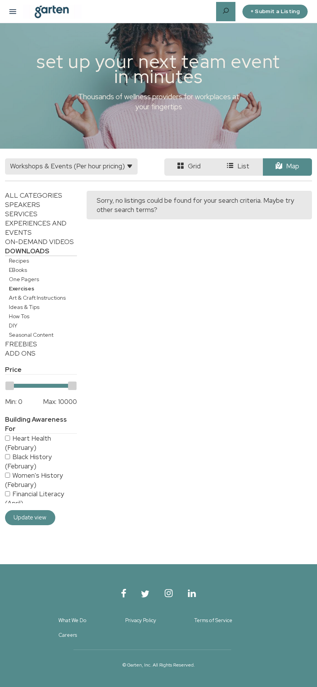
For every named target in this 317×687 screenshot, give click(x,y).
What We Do (72, 620)
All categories (33, 195)
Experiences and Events (35, 228)
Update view (30, 517)
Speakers (22, 204)
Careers (67, 635)
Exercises (21, 288)
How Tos (19, 316)
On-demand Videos (39, 241)
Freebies (21, 344)
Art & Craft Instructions (37, 297)
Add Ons (20, 353)
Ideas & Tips (24, 307)
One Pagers (24, 279)
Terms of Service (213, 620)
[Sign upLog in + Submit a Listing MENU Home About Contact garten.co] (12, 11)
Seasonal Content (31, 334)
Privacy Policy (140, 620)
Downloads (27, 251)
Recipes (19, 260)
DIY (13, 325)
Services (21, 214)
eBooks (18, 269)
